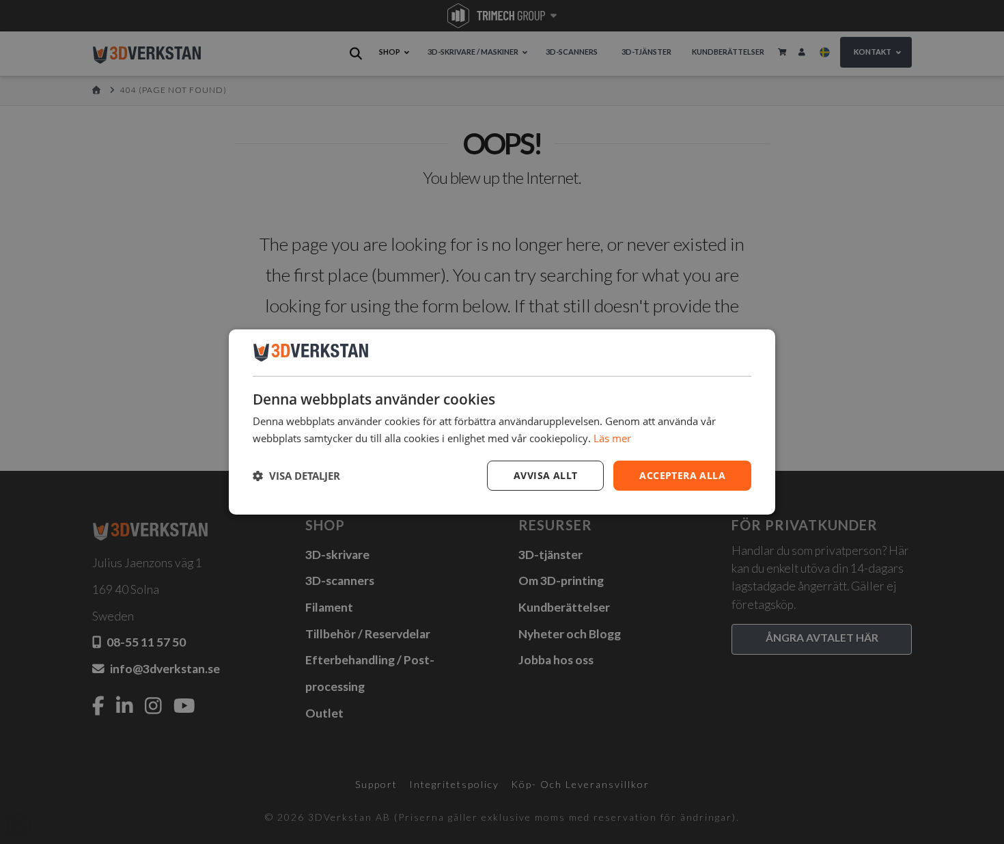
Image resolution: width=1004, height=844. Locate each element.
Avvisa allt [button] (545, 475)
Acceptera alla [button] (682, 475)
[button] (296, 475)
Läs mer (612, 438)
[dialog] (502, 422)
